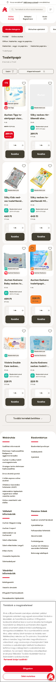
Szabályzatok (36, 452)
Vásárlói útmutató (9, 588)
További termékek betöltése (26, 418)
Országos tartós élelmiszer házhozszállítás (13, 467)
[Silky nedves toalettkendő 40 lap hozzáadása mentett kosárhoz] (50, 166)
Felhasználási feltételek (40, 531)
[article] (14, 120)
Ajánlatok (35, 457)
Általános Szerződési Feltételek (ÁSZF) (11, 486)
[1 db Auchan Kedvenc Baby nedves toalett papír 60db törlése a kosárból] (7, 310)
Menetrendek (36, 536)
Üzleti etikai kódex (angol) (13, 545)
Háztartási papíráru (38, 46)
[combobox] (27, 9)
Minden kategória (12, 29)
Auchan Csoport (9, 528)
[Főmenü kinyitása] (51, 9)
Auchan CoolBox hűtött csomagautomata (11, 461)
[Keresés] (12, 9)
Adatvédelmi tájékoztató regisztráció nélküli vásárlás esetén (12, 493)
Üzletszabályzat (8, 561)
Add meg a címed (30, 2)
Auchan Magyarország (11, 523)
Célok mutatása (28, 676)
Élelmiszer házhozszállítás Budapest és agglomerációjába (13, 453)
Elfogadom (28, 668)
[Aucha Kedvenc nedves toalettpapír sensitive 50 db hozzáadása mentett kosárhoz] (50, 331)
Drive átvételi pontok (11, 474)
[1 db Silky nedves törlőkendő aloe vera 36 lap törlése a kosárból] (33, 145)
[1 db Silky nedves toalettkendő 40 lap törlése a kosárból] (33, 228)
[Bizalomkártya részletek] (32, 128)
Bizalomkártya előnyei (40, 446)
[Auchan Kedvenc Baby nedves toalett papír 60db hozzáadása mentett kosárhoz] (24, 248)
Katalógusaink (8, 582)
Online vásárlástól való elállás (11, 501)
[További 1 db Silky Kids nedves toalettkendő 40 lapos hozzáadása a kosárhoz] (22, 228)
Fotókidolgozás (37, 541)
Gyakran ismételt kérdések (42, 520)
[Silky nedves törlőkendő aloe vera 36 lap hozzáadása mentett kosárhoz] (50, 83)
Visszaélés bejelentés (11, 556)
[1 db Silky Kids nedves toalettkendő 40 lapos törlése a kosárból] (7, 228)
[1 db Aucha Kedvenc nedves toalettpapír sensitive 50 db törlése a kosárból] (33, 393)
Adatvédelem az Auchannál (9, 534)
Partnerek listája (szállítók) (15, 659)
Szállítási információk (11, 446)
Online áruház (17, 37)
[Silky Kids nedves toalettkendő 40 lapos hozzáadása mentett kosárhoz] (24, 166)
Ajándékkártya (37, 525)
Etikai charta (7, 551)
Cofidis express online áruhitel (11, 479)
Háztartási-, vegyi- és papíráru (14, 46)
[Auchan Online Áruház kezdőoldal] (4, 9)
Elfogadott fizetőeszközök (12, 593)
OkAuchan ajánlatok (36, 29)
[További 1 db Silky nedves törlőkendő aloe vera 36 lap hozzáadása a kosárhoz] (48, 145)
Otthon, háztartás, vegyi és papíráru (17, 41)
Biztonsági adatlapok (39, 553)
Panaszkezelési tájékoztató (13, 598)
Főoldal (5, 37)
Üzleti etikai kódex (9, 540)
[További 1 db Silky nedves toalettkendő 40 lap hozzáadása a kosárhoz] (48, 228)
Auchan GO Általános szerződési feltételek (40, 547)
